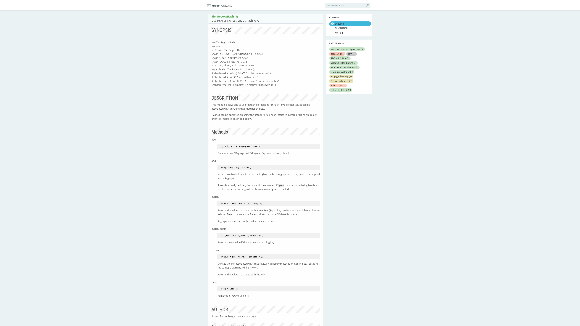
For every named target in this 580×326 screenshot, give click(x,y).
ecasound (337, 53)
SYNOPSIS (339, 23)
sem (351, 53)
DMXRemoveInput (342, 71)
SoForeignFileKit (341, 89)
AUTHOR (339, 33)
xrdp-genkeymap (341, 76)
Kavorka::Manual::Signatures (347, 49)
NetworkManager (341, 80)
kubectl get (338, 85)
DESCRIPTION (341, 28)
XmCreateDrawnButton (344, 67)
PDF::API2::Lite (340, 58)
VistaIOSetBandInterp (343, 62)
